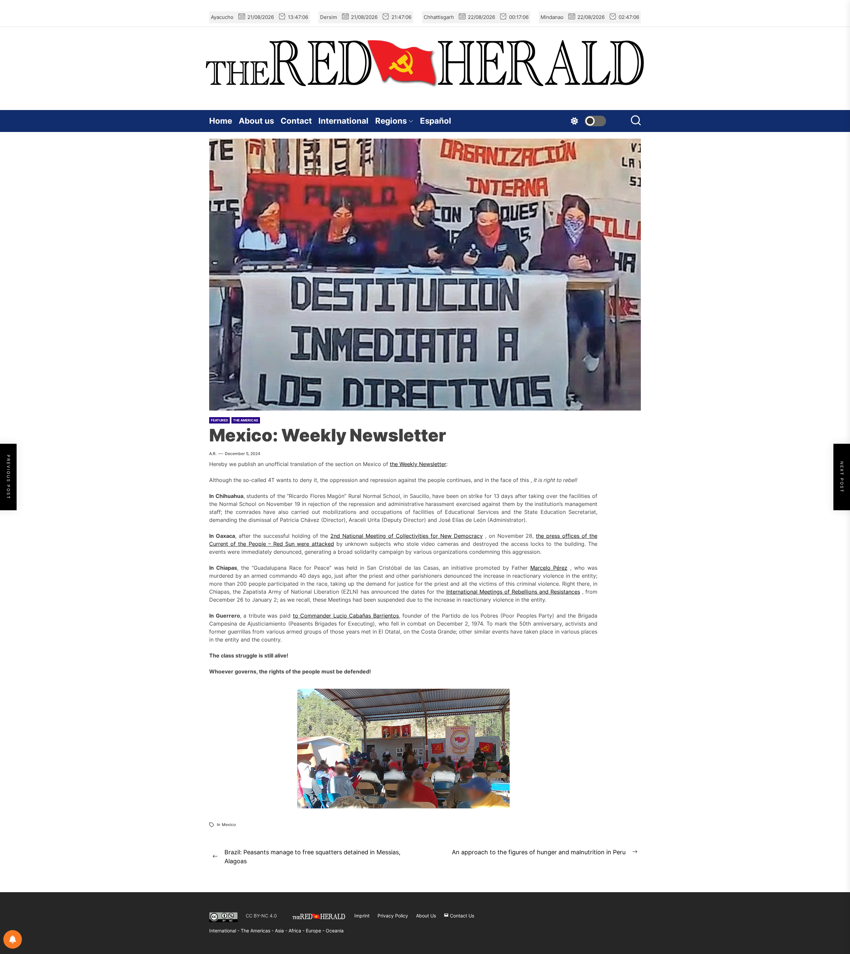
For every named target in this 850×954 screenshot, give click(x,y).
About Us (426, 915)
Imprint (362, 915)
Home (220, 121)
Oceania (335, 930)
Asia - (282, 930)
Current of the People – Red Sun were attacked (271, 543)
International (343, 121)
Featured (219, 420)
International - (225, 930)
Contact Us (461, 915)
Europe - (316, 930)
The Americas (245, 420)
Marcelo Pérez (548, 567)
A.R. (212, 453)
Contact (296, 121)
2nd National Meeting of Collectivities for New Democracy (406, 536)
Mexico (229, 824)
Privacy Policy (393, 915)
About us (256, 121)
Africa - (297, 930)
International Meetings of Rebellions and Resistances (513, 591)
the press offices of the (566, 536)
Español (435, 121)
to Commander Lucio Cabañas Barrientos (346, 615)
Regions (391, 121)
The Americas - (258, 930)
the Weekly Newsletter (418, 464)
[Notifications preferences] (12, 939)
